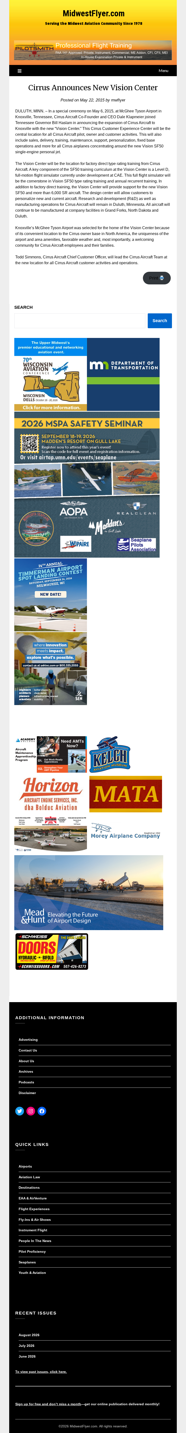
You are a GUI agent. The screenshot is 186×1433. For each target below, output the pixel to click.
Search (23, 307)
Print (154, 278)
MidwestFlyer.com (94, 13)
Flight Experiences (34, 1209)
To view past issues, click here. (41, 1372)
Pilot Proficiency (32, 1251)
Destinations (29, 1187)
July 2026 (26, 1346)
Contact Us (28, 1050)
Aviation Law (29, 1177)
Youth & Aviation (32, 1273)
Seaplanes (27, 1262)
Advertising (28, 1040)
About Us (26, 1061)
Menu (163, 70)
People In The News (35, 1241)
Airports (25, 1166)
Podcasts (26, 1082)
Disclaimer (27, 1093)
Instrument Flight (33, 1230)
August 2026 (29, 1335)
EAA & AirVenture (33, 1198)
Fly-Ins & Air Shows (35, 1220)
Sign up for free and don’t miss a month (48, 1404)
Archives (26, 1071)
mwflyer (118, 100)
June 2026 (27, 1356)
